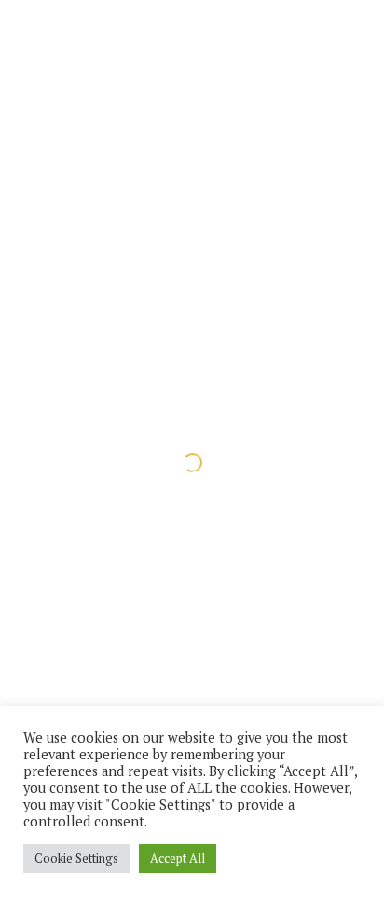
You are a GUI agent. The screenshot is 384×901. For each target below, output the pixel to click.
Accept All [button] (177, 858)
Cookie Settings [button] (76, 858)
